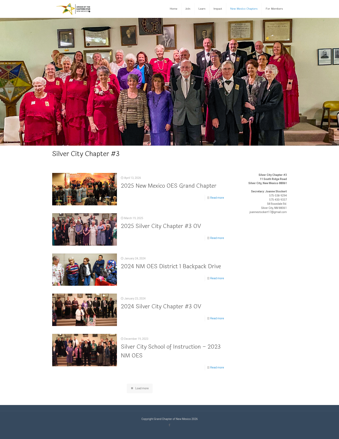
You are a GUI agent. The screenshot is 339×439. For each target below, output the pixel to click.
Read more (217, 197)
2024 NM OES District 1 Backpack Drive (171, 266)
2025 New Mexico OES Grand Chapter (168, 186)
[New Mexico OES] (73, 9)
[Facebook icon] (169, 425)
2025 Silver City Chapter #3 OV (161, 226)
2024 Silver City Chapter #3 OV (161, 306)
